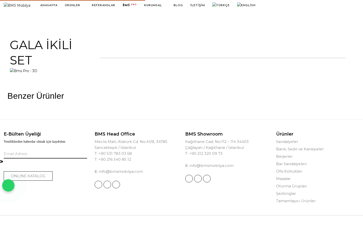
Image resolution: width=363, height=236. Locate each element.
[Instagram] (98, 184)
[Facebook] (107, 184)
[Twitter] (116, 184)
